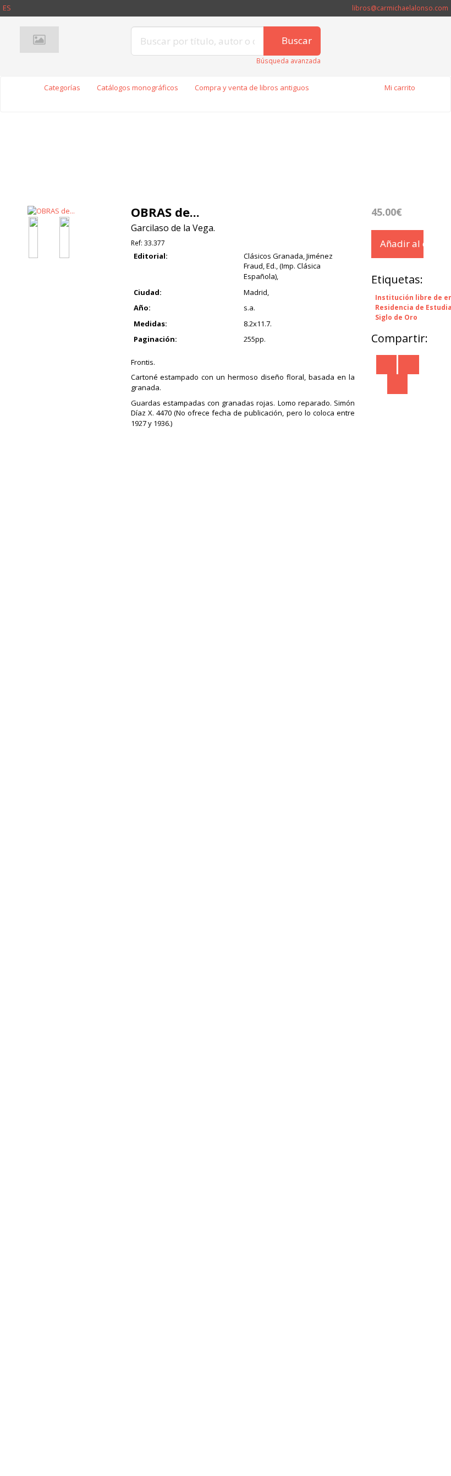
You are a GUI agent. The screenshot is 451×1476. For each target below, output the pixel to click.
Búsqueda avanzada (288, 60)
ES (7, 8)
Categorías (62, 87)
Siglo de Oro (396, 317)
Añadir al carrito (402, 243)
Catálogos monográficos (137, 87)
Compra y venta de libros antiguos (252, 87)
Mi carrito (399, 87)
